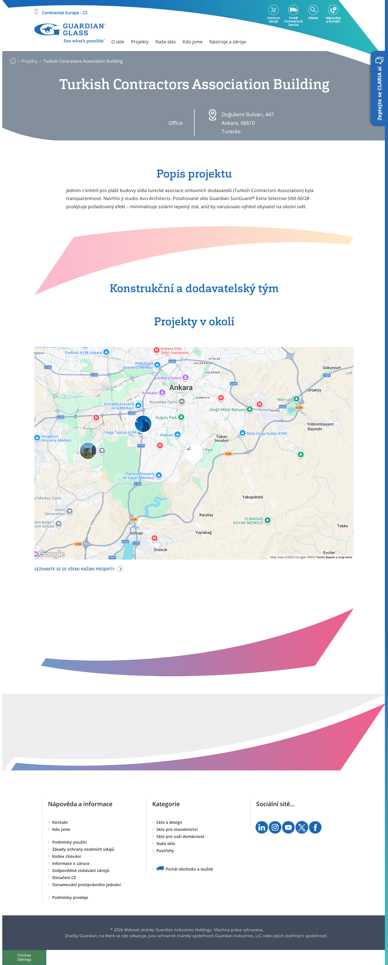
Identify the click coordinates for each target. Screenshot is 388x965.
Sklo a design (169, 822)
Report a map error (339, 557)
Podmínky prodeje (70, 897)
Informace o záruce (70, 863)
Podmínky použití (69, 842)
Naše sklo (166, 843)
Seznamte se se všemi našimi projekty (74, 569)
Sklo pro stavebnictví (177, 829)
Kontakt (60, 822)
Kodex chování (66, 856)
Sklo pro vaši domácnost (181, 836)
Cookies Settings (24, 957)
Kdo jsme (61, 829)
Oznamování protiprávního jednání (86, 884)
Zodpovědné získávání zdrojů (80, 870)
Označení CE (64, 877)
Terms (320, 557)
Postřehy (165, 850)
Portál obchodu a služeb (189, 869)
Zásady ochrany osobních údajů (83, 849)
